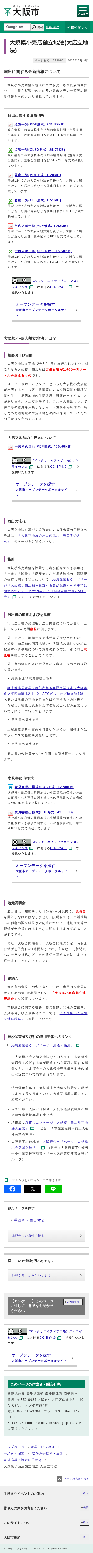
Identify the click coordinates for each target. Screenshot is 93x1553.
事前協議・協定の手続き (23, 1460)
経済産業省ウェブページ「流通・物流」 (42, 1045)
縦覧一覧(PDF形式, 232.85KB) (40, 124)
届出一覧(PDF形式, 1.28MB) (38, 175)
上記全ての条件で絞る (28, 1235)
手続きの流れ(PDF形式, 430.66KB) (43, 446)
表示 (85, 1493)
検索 (40, 27)
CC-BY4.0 (58, 287)
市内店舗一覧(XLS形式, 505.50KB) (43, 251)
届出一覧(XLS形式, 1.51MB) (38, 200)
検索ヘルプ (52, 27)
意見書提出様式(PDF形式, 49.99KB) (44, 812)
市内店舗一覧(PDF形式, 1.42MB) (41, 226)
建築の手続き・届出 (47, 1453)
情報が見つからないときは (31, 1275)
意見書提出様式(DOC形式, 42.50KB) (44, 787)
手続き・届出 (14, 1453)
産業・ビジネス (43, 1447)
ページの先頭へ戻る (76, 1478)
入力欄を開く (74, 1302)
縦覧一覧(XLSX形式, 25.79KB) (40, 150)
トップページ (14, 1447)
